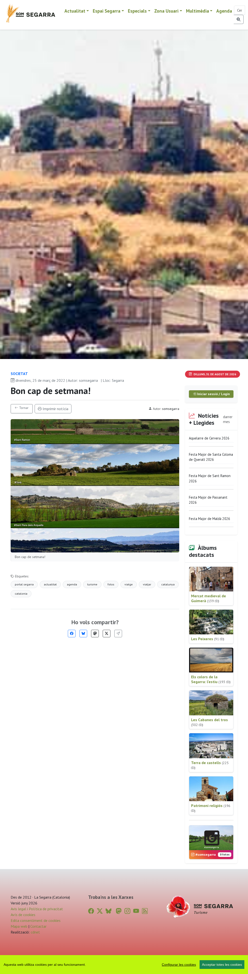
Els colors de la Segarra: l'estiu (211, 679)
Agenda (224, 11)
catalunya (168, 584)
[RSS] (145, 911)
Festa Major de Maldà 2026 (209, 518)
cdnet (35, 932)
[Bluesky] (83, 633)
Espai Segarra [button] (106, 11)
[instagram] (127, 911)
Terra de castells (210, 765)
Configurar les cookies (179, 964)
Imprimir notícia (55, 408)
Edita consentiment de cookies (36, 920)
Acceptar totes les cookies (222, 964)
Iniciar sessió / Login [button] (213, 394)
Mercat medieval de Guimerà (208, 598)
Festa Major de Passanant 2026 (208, 500)
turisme (92, 584)
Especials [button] (137, 11)
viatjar (147, 584)
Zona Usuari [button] (166, 11)
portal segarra (24, 584)
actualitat (50, 584)
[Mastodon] (95, 633)
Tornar (23, 408)
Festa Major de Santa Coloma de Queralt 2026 (211, 457)
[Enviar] (118, 633)
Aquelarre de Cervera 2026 (209, 438)
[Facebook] (72, 633)
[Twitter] (106, 633)
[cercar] (239, 19)
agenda (72, 584)
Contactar (38, 926)
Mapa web (19, 926)
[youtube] (136, 911)
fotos (111, 584)
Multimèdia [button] (197, 11)
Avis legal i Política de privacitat (37, 908)
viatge (128, 584)
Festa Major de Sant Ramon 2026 (210, 478)
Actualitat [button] (74, 11)
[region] (124, 964)
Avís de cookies (23, 914)
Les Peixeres (207, 638)
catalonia (21, 593)
